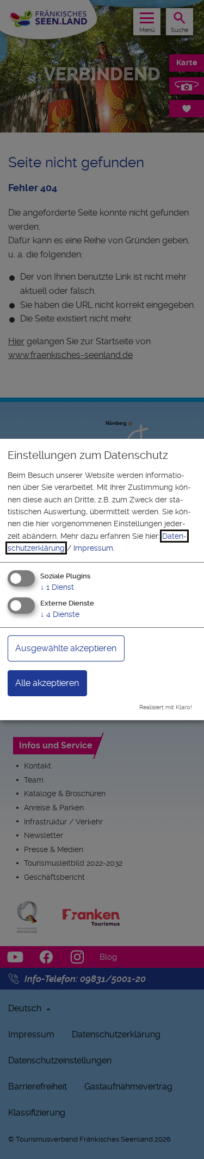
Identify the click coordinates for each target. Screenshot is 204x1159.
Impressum (93, 548)
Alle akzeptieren (47, 683)
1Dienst (57, 586)
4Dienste (59, 614)
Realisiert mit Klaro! (165, 707)
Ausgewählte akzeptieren (65, 648)
